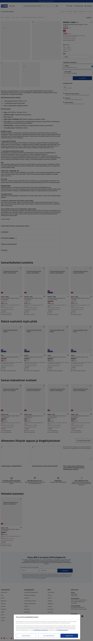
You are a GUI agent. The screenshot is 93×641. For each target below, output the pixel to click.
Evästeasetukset (26, 635)
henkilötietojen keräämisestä (41, 630)
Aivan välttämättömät (48, 635)
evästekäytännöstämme (62, 630)
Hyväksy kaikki (69, 635)
